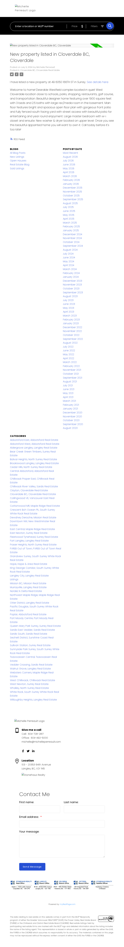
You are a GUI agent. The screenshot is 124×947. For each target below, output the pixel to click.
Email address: (29, 817)
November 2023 (72, 284)
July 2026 (68, 160)
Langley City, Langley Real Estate (29, 575)
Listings (14, 579)
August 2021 (70, 381)
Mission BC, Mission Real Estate (28, 583)
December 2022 (72, 327)
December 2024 (72, 234)
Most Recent (70, 153)
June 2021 (68, 389)
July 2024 (68, 253)
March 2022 (70, 362)
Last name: (71, 802)
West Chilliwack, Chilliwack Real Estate (32, 680)
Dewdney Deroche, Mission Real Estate (33, 517)
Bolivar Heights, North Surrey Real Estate (33, 459)
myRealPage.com (67, 904)
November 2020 (72, 416)
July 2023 (68, 300)
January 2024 (71, 277)
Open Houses (18, 160)
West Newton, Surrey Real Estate (29, 684)
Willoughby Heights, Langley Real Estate (33, 699)
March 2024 (70, 269)
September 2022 (73, 339)
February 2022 (71, 366)
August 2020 (70, 428)
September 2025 (73, 199)
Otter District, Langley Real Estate (29, 602)
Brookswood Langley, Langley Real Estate (34, 463)
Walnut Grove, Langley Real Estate (30, 668)
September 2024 (73, 246)
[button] (23, 751)
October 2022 (71, 335)
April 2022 (68, 358)
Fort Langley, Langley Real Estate (29, 540)
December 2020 (72, 412)
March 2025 (70, 222)
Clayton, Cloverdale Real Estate (29, 490)
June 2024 (69, 257)
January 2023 (71, 323)
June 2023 (69, 304)
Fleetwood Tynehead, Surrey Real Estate (34, 537)
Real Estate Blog (19, 164)
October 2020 (71, 420)
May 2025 (68, 215)
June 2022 (69, 350)
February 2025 (71, 226)
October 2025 (71, 195)
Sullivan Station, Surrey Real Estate (30, 645)
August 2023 (70, 296)
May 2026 (68, 168)
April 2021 (68, 397)
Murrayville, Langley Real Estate (28, 587)
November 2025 (72, 191)
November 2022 (72, 331)
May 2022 (68, 354)
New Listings (17, 157)
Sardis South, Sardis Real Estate (28, 634)
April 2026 (68, 172)
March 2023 (70, 315)
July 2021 (68, 385)
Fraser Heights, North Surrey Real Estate (33, 544)
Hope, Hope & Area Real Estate (28, 564)
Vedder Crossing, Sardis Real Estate (31, 664)
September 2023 (73, 292)
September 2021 (72, 377)
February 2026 (71, 180)
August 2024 (70, 250)
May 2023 (68, 308)
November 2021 (72, 370)
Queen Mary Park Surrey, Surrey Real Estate (35, 626)
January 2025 (71, 230)
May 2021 (68, 393)
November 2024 (72, 238)
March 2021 (69, 401)
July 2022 (68, 346)
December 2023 (72, 281)
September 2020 (73, 424)
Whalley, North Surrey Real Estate (29, 688)
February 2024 (71, 273)
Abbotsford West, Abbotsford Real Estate (34, 444)
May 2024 (68, 261)
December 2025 (72, 187)
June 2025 (69, 211)
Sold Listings (17, 168)
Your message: (29, 831)
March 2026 (70, 176)
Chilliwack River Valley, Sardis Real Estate (34, 486)
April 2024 (68, 265)
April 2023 (68, 311)
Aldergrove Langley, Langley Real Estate (33, 447)
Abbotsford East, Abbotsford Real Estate (34, 440)
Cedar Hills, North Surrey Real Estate (31, 467)
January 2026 (71, 184)
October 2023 (71, 288)
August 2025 (70, 203)
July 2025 (68, 207)
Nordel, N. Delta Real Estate (26, 591)
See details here (97, 82)
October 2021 (71, 374)
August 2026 (70, 157)
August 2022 (70, 342)
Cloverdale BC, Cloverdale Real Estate (40, 70)
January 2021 (70, 408)
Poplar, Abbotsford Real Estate (28, 614)
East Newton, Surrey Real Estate (28, 533)
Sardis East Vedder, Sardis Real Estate (32, 630)
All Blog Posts (17, 153)
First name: (26, 802)
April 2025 (68, 218)
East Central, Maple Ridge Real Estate (32, 529)
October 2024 (71, 242)
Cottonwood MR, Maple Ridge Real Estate (35, 506)
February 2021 (71, 405)
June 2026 (69, 164)
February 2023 (71, 319)
